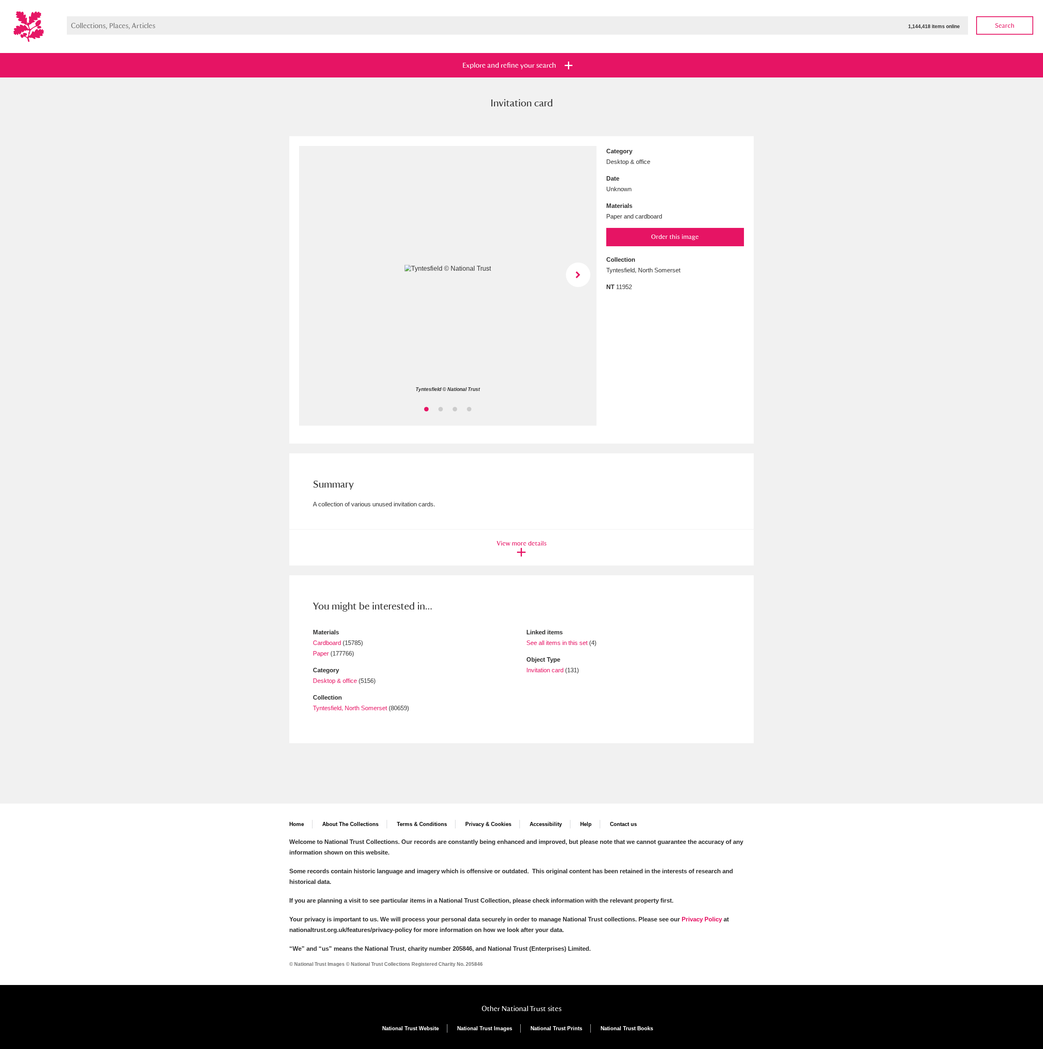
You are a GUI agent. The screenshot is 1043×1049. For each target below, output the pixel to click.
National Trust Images (484, 1028)
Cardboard (327, 642)
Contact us (623, 824)
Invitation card (544, 670)
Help (586, 824)
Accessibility (546, 824)
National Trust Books (627, 1028)
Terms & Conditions (422, 824)
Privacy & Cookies (488, 824)
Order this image (675, 237)
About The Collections (350, 824)
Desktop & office (335, 680)
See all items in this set (557, 642)
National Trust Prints (556, 1028)
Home (296, 824)
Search (1004, 25)
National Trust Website (410, 1028)
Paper (321, 653)
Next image (578, 275)
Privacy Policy (702, 919)
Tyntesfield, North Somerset (350, 707)
